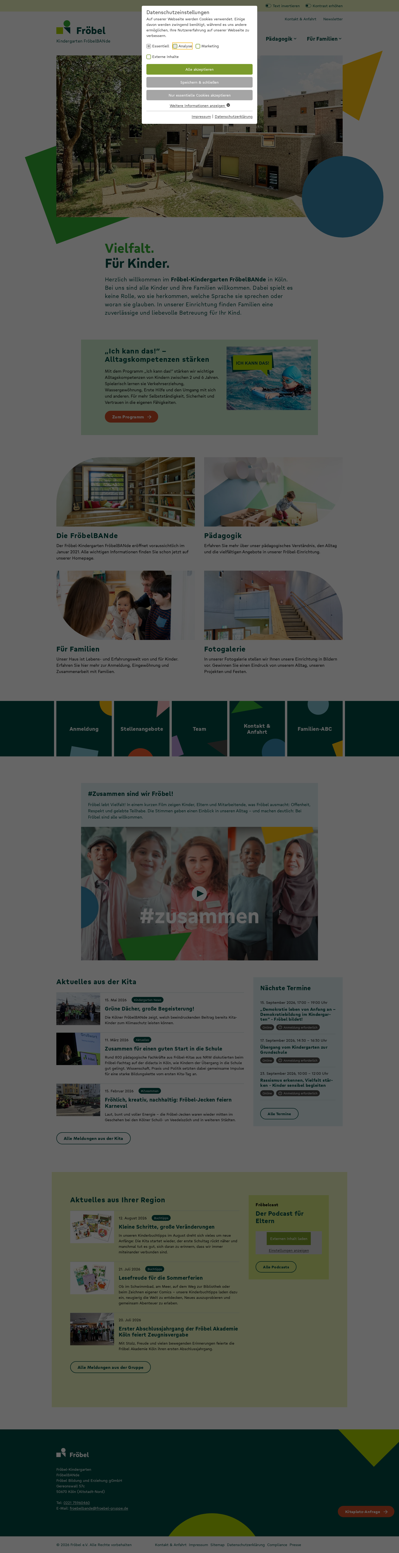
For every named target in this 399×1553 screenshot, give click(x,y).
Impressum (201, 116)
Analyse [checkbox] (185, 45)
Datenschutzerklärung (234, 116)
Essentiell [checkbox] (160, 45)
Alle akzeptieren (199, 69)
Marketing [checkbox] (210, 45)
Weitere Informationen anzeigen (198, 105)
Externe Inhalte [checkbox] (165, 56)
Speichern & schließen (199, 82)
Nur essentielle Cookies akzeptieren (200, 95)
